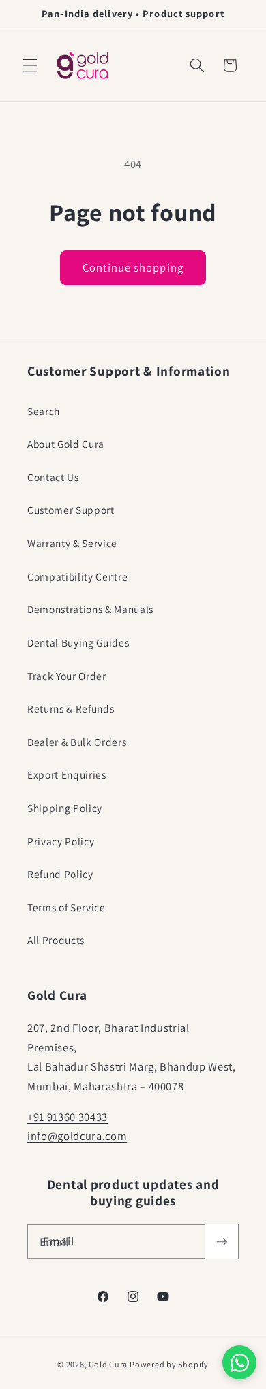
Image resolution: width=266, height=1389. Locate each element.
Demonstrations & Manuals (90, 609)
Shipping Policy (64, 808)
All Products (56, 940)
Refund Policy (60, 874)
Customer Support (71, 510)
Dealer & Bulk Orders (76, 742)
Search (43, 411)
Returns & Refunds (70, 708)
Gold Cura (108, 1364)
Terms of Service (66, 907)
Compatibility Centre (77, 576)
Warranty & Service (72, 543)
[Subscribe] (221, 1242)
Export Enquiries (66, 774)
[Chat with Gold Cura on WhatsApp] (239, 1362)
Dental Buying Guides (78, 642)
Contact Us (53, 477)
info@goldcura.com (77, 1135)
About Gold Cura (65, 444)
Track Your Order (66, 676)
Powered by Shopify (169, 1364)
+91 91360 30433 (67, 1116)
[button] (30, 65)
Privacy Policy (60, 841)
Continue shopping (133, 267)
